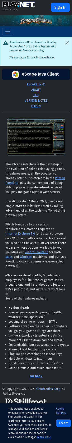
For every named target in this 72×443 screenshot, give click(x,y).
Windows (26, 257)
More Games (10, 9)
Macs (9, 257)
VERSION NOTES (36, 100)
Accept (63, 423)
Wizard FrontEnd (36, 252)
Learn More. (44, 437)
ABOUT (36, 90)
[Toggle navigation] (7, 31)
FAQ (36, 95)
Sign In (60, 7)
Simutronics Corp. (48, 389)
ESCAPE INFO (36, 84)
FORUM (36, 106)
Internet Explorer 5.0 (20, 233)
